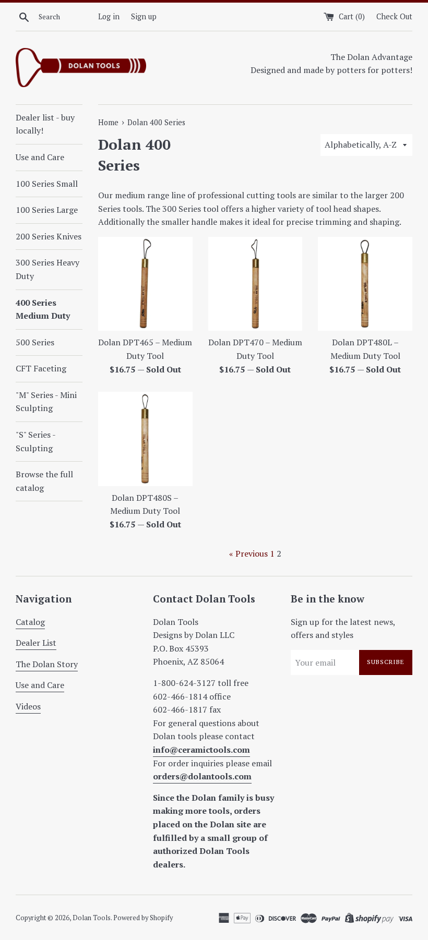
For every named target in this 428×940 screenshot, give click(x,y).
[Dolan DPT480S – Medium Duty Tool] (145, 439)
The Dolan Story (47, 664)
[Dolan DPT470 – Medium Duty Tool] (255, 284)
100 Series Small (47, 183)
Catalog (30, 622)
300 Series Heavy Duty (47, 269)
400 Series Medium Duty (43, 309)
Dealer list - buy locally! (45, 124)
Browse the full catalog (44, 480)
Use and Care (40, 157)
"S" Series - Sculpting (35, 441)
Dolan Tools (92, 917)
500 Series (35, 342)
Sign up (144, 16)
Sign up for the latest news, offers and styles (343, 628)
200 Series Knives (48, 236)
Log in (109, 16)
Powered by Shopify (143, 917)
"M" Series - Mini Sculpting (46, 401)
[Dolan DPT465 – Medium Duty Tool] (145, 284)
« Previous (248, 553)
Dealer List (36, 642)
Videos (28, 706)
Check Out (394, 16)
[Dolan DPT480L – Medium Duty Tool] (365, 284)
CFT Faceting (41, 368)
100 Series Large (47, 209)
